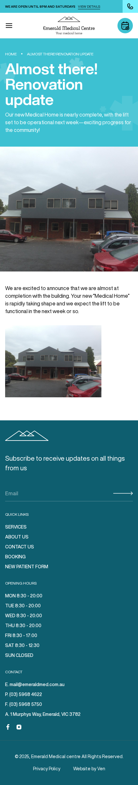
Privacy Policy (46, 768)
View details (89, 6)
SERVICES (16, 527)
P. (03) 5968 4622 (23, 694)
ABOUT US (17, 537)
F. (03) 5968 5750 (23, 704)
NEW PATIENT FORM (26, 566)
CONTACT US (19, 547)
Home (11, 54)
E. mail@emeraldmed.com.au (35, 684)
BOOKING (15, 556)
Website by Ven (89, 768)
